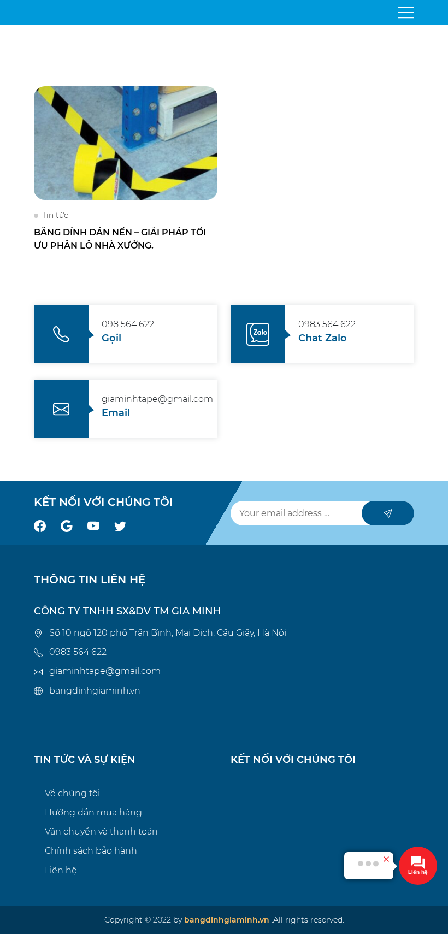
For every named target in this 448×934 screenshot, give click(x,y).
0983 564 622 (78, 652)
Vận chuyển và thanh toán (101, 831)
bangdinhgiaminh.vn (94, 690)
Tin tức (55, 215)
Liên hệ (61, 870)
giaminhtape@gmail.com (105, 671)
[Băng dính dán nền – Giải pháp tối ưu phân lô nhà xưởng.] (125, 142)
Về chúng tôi (72, 793)
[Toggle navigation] (406, 12)
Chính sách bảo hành (91, 851)
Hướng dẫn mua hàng (93, 812)
